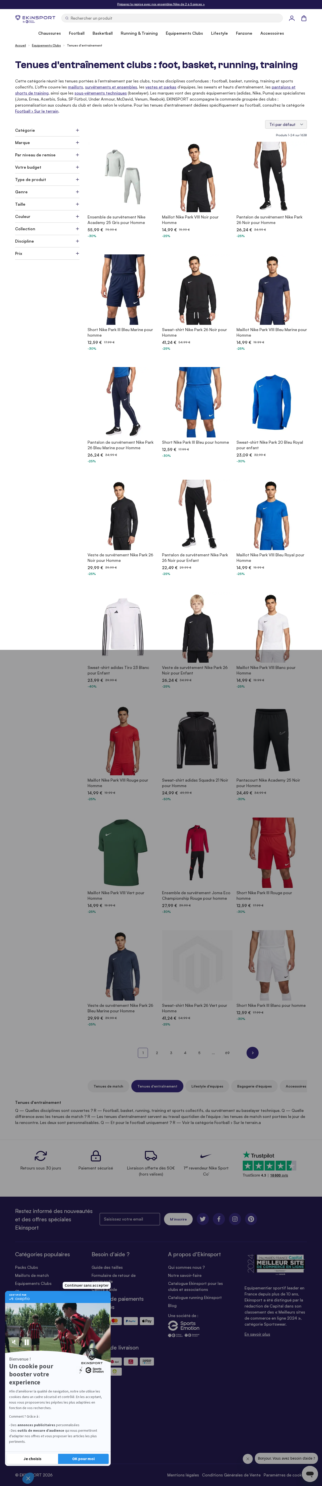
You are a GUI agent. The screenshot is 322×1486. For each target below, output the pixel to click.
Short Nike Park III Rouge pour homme (264, 895)
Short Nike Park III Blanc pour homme (271, 1005)
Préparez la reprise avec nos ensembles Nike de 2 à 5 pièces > (161, 4)
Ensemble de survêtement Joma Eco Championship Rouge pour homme (196, 895)
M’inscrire (178, 1219)
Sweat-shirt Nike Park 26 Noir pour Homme (194, 332)
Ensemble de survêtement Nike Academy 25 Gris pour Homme (116, 219)
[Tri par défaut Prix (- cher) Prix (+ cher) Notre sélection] (286, 124)
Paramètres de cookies (285, 1474)
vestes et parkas (160, 86)
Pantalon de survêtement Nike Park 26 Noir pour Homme (269, 219)
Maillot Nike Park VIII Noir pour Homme (190, 219)
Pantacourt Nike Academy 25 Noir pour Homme (268, 783)
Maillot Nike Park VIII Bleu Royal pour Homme (270, 557)
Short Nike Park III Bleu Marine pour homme (120, 332)
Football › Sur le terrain (36, 111)
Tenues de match (108, 1086)
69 (227, 1053)
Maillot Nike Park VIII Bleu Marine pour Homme (271, 332)
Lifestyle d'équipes (207, 1086)
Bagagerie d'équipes (254, 1086)
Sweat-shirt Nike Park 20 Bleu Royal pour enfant (269, 445)
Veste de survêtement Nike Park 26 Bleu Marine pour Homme (120, 1008)
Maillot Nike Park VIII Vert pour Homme (116, 895)
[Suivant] (253, 1053)
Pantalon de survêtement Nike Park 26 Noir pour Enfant (195, 557)
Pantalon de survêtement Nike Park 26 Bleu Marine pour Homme (120, 445)
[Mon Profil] (292, 18)
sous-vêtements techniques (100, 93)
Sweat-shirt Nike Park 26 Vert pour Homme (194, 1008)
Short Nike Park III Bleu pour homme (195, 442)
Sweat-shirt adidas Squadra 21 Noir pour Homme (195, 783)
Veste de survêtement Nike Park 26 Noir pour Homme (120, 557)
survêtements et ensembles (111, 86)
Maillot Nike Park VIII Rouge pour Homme (118, 783)
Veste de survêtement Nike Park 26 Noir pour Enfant (195, 670)
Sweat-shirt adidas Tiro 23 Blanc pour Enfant (118, 670)
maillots (75, 86)
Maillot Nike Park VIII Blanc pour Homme (266, 670)
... (213, 1053)
